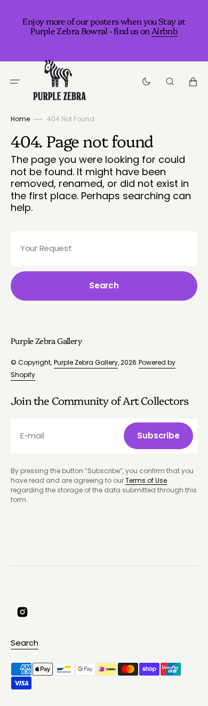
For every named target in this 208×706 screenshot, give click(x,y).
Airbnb (164, 30)
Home (20, 118)
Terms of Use (146, 480)
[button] (15, 81)
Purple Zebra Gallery (86, 362)
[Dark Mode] (146, 81)
